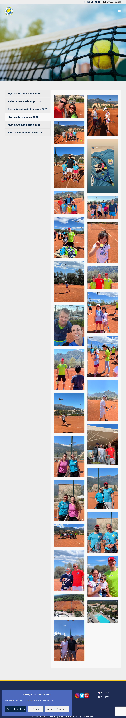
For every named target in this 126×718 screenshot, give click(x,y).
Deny (36, 709)
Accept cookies (15, 709)
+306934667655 (113, 2)
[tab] (28, 93)
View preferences (57, 709)
